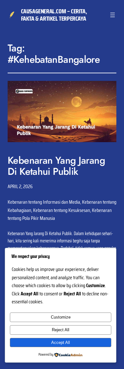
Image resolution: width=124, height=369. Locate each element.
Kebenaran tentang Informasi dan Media (44, 202)
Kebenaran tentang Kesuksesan (61, 210)
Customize (61, 317)
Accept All (60, 342)
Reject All (60, 329)
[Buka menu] (112, 15)
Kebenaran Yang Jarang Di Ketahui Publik (56, 166)
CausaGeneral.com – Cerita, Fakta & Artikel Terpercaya (54, 14)
